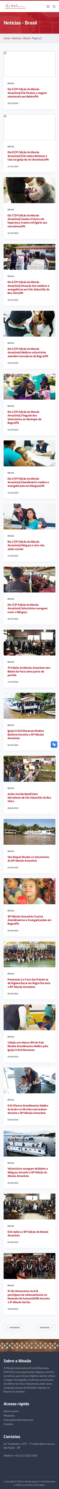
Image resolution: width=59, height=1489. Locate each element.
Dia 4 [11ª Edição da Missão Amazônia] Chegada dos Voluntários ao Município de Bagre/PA (24, 417)
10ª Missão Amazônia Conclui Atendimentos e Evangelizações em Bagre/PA (29, 920)
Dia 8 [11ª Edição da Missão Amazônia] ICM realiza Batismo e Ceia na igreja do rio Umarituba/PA (28, 156)
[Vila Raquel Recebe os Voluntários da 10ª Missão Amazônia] (30, 832)
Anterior (15, 1327)
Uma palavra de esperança (18, 1419)
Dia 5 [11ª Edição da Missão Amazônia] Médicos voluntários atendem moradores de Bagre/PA (28, 352)
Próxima (44, 1327)
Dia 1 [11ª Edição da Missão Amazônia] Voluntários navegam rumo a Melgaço (28, 608)
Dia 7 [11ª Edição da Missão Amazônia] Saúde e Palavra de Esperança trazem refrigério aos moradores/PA (27, 221)
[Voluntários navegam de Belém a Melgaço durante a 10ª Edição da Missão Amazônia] (30, 1143)
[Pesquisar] (54, 6)
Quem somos (11, 1411)
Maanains (9, 1415)
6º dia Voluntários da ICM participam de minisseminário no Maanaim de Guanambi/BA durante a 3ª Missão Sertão (29, 1296)
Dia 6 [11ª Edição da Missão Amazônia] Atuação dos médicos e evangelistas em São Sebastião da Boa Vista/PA (28, 287)
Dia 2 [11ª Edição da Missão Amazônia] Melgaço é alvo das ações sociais (26, 545)
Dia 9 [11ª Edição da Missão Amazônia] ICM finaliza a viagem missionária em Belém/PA (27, 93)
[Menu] (48, 6)
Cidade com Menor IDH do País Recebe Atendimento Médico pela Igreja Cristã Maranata (28, 1046)
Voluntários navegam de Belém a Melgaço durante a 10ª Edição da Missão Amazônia (28, 1172)
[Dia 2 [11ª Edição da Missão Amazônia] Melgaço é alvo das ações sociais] (30, 516)
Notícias (16, 38)
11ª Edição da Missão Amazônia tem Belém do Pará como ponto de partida (29, 671)
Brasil (26, 38)
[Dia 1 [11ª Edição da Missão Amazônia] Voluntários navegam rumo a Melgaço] (30, 579)
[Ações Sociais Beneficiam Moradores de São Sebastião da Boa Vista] (30, 769)
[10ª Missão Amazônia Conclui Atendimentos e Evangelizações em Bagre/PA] (30, 891)
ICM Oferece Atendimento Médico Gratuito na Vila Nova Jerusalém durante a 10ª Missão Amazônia (28, 1109)
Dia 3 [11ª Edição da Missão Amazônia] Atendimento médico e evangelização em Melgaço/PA (28, 482)
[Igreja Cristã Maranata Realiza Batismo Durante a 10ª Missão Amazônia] (30, 706)
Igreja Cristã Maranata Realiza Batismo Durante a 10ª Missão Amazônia (26, 734)
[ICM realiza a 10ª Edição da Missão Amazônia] (30, 1206)
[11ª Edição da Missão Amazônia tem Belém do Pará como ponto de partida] (30, 642)
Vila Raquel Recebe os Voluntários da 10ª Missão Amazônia (28, 858)
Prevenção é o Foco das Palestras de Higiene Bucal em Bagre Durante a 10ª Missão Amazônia (29, 983)
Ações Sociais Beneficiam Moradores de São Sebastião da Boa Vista (29, 797)
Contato (8, 1423)
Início (7, 38)
